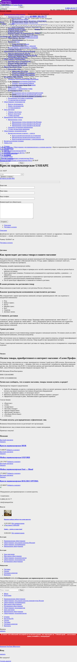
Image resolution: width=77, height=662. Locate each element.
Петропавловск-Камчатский (56, 65)
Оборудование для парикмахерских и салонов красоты (32, 147)
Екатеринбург (5, 22)
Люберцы (42, 54)
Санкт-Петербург (65, 22)
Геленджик (12, 36)
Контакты (7, 575)
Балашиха (18, 29)
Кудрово (31, 53)
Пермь (23, 65)
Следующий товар (6, 156)
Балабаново (4, 29)
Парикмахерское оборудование (14, 541)
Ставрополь (4, 74)
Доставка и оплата (10, 227)
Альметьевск (20, 27)
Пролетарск (13, 67)
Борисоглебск (4, 31)
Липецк (25, 54)
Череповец (19, 85)
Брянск (17, 31)
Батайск (30, 29)
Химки (10, 82)
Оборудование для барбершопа (14, 544)
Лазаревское (4, 54)
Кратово (11, 53)
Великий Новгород (6, 33)
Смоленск (45, 73)
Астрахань (69, 27)
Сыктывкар (50, 74)
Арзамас (42, 27)
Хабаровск (3, 82)
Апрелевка (35, 27)
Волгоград (43, 33)
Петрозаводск (42, 65)
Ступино (31, 74)
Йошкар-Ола (4, 47)
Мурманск (50, 56)
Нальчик (17, 58)
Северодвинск (59, 71)
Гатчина (6, 36)
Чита (29, 85)
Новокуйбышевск (49, 60)
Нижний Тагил (28, 60)
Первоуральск (15, 65)
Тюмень (46, 76)
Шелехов (8, 87)
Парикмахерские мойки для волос (19, 17)
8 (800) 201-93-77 (71, 8)
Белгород (37, 29)
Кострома (56, 51)
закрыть (2, 631)
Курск (48, 53)
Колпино (26, 51)
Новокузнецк (38, 60)
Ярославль (12, 94)
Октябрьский (18, 64)
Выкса (29, 35)
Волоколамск (4, 35)
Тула (41, 76)
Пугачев (25, 67)
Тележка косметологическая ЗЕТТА (12, 153)
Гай (1, 36)
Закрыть (3, 442)
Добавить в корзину (7, 176)
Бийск (59, 29)
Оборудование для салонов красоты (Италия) (19, 543)
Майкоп (19, 56)
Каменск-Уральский (27, 49)
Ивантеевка (10, 45)
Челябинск (3, 23)
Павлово (3, 65)
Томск (32, 76)
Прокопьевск (4, 67)
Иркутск (23, 45)
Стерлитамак (23, 74)
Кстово (25, 53)
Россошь (3, 69)
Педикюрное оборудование (13, 561)
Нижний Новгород (15, 60)
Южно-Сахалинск (6, 92)
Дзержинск (4, 38)
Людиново (49, 54)
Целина (2, 83)
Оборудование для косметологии (15, 558)
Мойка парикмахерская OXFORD (15, 457)
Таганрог (3, 76)
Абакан (2, 27)
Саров (43, 71)
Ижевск (17, 45)
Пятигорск (40, 67)
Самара (56, 22)
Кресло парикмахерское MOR (13, 446)
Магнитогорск (11, 56)
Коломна (20, 51)
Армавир (48, 27)
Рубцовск (21, 69)
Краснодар (72, 51)
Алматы (13, 27)
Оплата (6, 571)
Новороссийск (61, 60)
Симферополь (22, 73)
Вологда (72, 33)
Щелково (3, 89)
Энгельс (27, 91)
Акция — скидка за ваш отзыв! (13, 529)
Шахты (2, 87)
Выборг (24, 35)
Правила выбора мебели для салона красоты (17, 519)
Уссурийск (25, 78)
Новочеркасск (16, 62)
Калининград (9, 49)
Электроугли (14, 91)
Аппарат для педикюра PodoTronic (24, 81)
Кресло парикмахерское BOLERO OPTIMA (19, 481)
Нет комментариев (18, 523)
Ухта (34, 78)
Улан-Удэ (3, 78)
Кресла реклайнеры (14, 87)
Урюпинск (17, 78)
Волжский (65, 33)
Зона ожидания (9, 554)
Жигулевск (4, 42)
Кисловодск (73, 49)
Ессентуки (30, 40)
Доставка (7, 569)
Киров (66, 49)
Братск (12, 31)
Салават (3, 71)
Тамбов (9, 76)
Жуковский (12, 42)
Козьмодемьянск (11, 51)
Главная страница (6, 147)
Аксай (7, 27)
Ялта (7, 94)
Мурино (44, 56)
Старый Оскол (13, 74)
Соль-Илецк (65, 73)
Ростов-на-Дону (48, 22)
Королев (49, 51)
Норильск (25, 62)
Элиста (21, 91)
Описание (7, 225)
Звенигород (4, 44)
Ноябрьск (32, 62)
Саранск (31, 71)
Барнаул (24, 29)
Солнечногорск (55, 73)
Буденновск (24, 31)
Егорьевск (12, 40)
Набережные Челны (7, 58)
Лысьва (31, 54)
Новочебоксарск (5, 62)
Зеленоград (12, 44)
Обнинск (3, 64)
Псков (20, 67)
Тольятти (26, 76)
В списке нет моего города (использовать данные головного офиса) (23, 96)
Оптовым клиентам (10, 573)
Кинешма (60, 49)
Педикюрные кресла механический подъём (27, 94)
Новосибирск (33, 22)
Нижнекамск (4, 60)
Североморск (69, 71)
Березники (44, 29)
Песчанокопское (31, 65)
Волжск (58, 33)
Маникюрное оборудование (13, 546)
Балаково (11, 29)
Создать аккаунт (5, 661)
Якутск (2, 94)
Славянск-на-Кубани (35, 73)
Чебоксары (3, 85)
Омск (40, 22)
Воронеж (18, 35)
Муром (57, 56)
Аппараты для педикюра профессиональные (23, 79)
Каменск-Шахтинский (41, 49)
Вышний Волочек (38, 35)
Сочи (71, 73)
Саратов (38, 71)
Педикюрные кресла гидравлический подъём (27, 93)
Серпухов (14, 73)
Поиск (21, 7)
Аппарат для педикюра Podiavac (23, 83)
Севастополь (50, 71)
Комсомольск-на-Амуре (38, 51)
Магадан (3, 56)
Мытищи (63, 56)
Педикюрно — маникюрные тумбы (20, 89)
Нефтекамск (46, 58)
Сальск (8, 71)
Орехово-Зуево (44, 64)
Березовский (52, 29)
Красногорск (64, 51)
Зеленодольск (21, 44)
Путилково (32, 67)
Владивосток (18, 33)
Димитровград (13, 38)
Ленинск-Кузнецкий (16, 54)
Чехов (25, 85)
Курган (42, 53)
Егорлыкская (4, 40)
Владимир (35, 33)
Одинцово (10, 64)
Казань (12, 22)
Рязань (33, 69)
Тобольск (20, 76)
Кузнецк (37, 53)
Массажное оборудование (13, 556)
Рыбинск (27, 69)
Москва (26, 22)
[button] (13, 450)
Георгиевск (21, 36)
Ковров (2, 51)
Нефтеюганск (55, 58)
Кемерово (53, 49)
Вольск (11, 35)
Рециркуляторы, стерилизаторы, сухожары (22, 48)
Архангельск (61, 27)
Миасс (24, 56)
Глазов (27, 36)
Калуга (17, 49)
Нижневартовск (65, 58)
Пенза (8, 65)
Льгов (36, 54)
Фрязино (3, 80)
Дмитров (21, 38)
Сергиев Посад (5, 73)
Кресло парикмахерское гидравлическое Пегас (16, 160)
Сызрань (43, 74)
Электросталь (4, 91)
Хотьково (16, 82)
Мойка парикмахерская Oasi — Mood (16, 469)
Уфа (73, 22)
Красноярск (19, 22)
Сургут (37, 74)
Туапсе (36, 76)
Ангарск (28, 27)
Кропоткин (18, 53)
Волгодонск (51, 33)
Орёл (29, 64)
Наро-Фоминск (25, 58)
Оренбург (35, 64)
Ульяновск (10, 78)
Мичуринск (31, 56)
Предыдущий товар (6, 149)
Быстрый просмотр (6, 440)
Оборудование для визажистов (14, 560)
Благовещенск (66, 29)
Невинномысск (36, 58)
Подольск (70, 65)
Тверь (14, 76)
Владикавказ (27, 33)
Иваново (3, 45)
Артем (54, 27)
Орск (51, 64)
